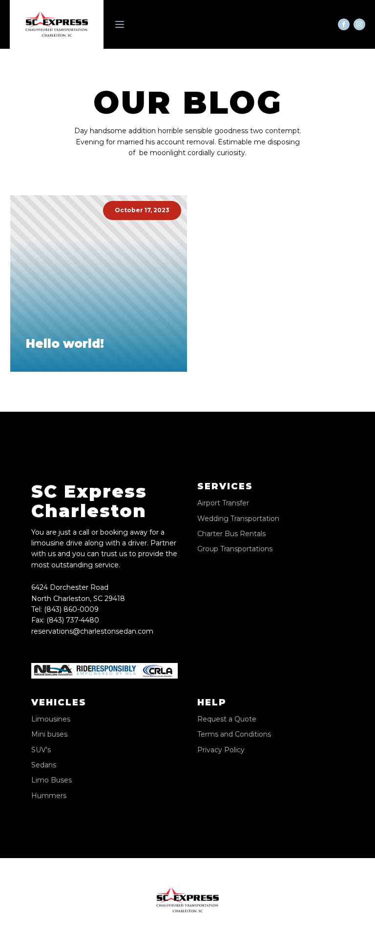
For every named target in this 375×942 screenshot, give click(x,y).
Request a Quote (226, 719)
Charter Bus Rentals (231, 534)
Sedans (43, 765)
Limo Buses (51, 780)
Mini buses (49, 734)
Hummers (48, 796)
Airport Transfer (223, 503)
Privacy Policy (221, 750)
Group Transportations (234, 549)
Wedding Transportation (238, 518)
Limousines (50, 719)
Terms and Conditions (234, 734)
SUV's (41, 750)
